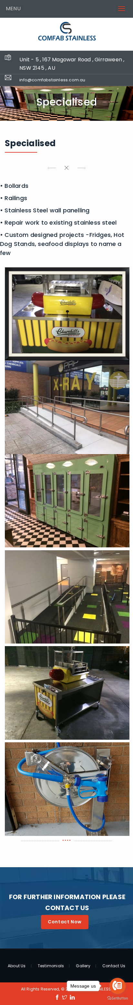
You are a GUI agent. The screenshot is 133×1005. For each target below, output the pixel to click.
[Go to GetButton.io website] (117, 998)
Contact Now (65, 922)
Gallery (83, 966)
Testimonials (51, 966)
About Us (17, 966)
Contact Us (113, 966)
